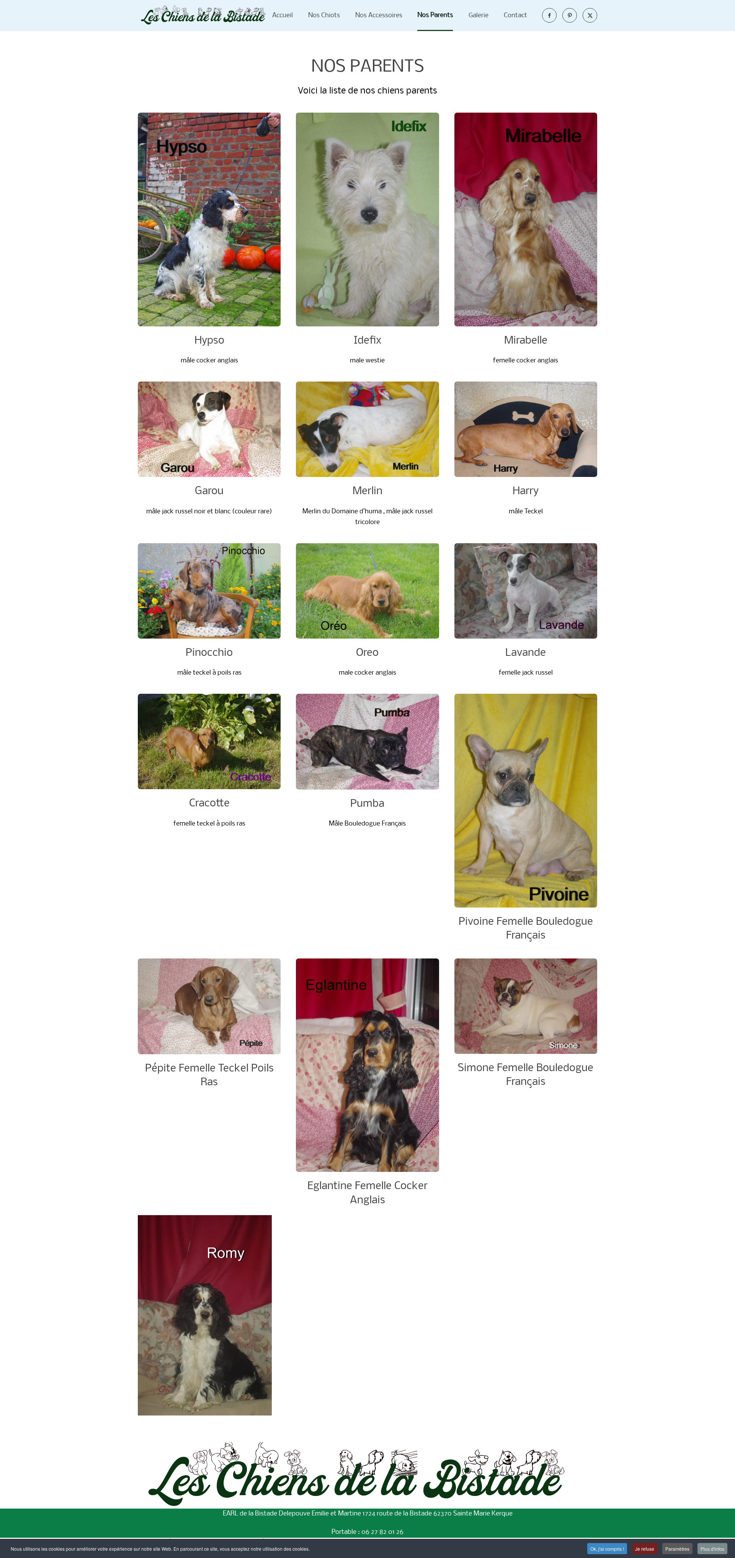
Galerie (478, 15)
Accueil (282, 15)
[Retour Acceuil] (203, 15)
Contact (515, 15)
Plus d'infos (712, 1548)
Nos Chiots (324, 15)
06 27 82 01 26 (382, 1532)
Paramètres (677, 1548)
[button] (209, 239)
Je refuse (644, 1548)
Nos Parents (435, 15)
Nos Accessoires (378, 15)
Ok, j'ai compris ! (607, 1548)
